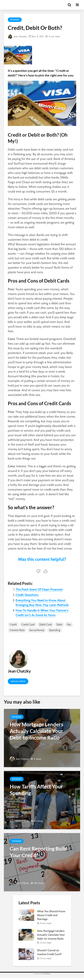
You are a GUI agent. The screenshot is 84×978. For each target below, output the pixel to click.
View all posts (18, 681)
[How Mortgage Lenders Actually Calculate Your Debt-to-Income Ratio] (42, 738)
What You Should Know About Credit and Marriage (51, 915)
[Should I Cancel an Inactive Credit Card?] (26, 954)
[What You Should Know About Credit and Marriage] (26, 915)
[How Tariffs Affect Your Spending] (42, 800)
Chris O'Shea (22, 820)
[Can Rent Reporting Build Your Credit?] (42, 862)
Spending (15, 19)
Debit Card (45, 624)
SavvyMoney (36, 630)
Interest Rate (17, 630)
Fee (69, 624)
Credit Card (28, 624)
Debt (59, 624)
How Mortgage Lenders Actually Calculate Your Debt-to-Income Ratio (51, 934)
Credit (13, 624)
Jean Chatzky (20, 36)
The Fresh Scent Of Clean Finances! (39, 589)
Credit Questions (27, 595)
